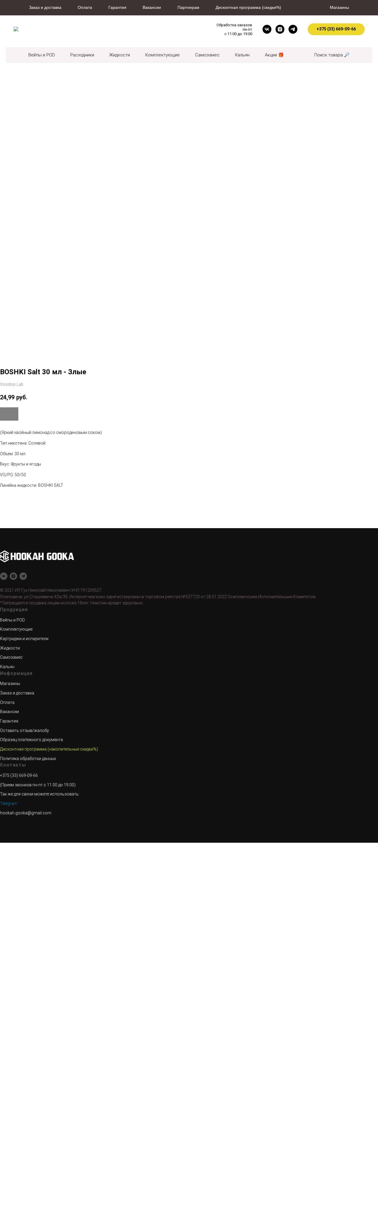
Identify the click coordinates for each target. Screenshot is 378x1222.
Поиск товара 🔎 (332, 55)
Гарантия (117, 7)
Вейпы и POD (41, 55)
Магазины (339, 7)
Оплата (85, 7)
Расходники (82, 55)
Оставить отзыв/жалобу (24, 730)
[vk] (267, 29)
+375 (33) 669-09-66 (19, 775)
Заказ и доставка (45, 7)
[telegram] (293, 29)
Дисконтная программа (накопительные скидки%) (49, 749)
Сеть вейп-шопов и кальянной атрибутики (160, 29)
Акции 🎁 (274, 55)
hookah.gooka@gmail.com (25, 813)
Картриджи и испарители (24, 638)
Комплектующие (162, 55)
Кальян (242, 55)
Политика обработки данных (28, 758)
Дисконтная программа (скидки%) (248, 7)
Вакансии (152, 7)
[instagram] (280, 29)
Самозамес (207, 55)
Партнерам (188, 7)
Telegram (8, 803)
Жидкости (119, 55)
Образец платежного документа (31, 739)
